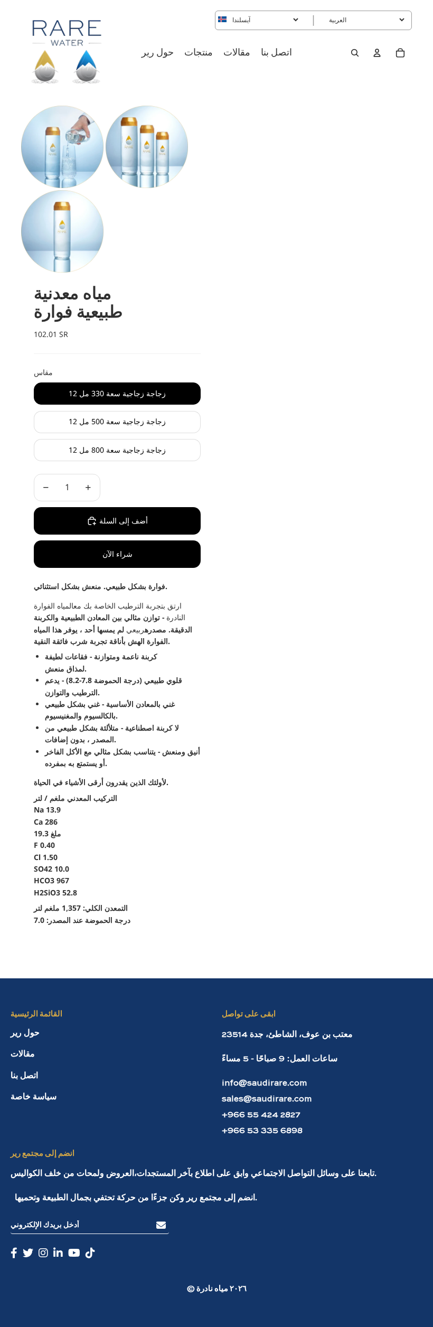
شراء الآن (117, 554)
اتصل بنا (24, 1076)
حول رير (25, 1033)
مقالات (23, 1054)
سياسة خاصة (34, 1097)
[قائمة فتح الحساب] (377, 52)
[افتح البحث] (354, 52)
